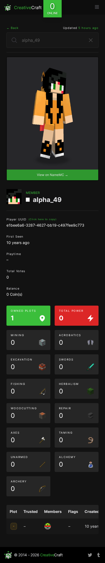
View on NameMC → (52, 175)
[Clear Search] (91, 40)
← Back (12, 28)
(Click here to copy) (43, 219)
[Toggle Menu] (97, 7)
